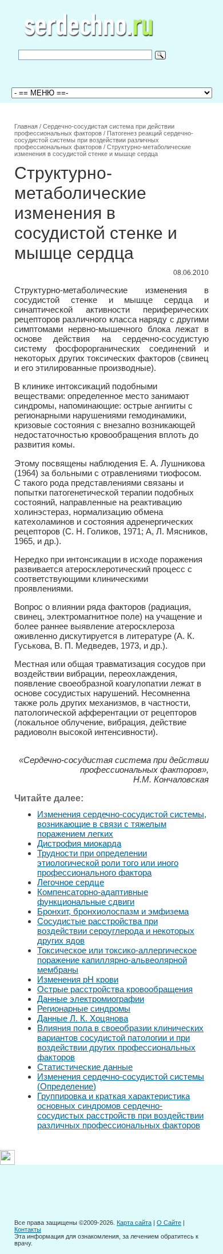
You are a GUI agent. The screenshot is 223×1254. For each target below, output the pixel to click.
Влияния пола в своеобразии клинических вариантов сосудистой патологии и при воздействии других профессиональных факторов (120, 1042)
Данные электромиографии (90, 999)
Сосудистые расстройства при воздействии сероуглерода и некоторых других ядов (115, 930)
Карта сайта (134, 1222)
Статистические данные (85, 1067)
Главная (26, 126)
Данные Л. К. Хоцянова (82, 1018)
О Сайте (169, 1222)
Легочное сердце (70, 882)
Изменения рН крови (77, 979)
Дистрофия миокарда (79, 843)
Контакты (27, 1229)
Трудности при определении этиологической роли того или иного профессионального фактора (107, 862)
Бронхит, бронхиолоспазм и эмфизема (113, 911)
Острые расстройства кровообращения (115, 989)
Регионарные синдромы (83, 1008)
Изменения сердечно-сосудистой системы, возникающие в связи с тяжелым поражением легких (121, 823)
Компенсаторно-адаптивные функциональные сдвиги (92, 896)
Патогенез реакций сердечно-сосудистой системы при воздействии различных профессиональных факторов (103, 140)
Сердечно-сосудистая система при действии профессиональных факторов (94, 130)
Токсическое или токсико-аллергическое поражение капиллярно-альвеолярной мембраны (117, 960)
